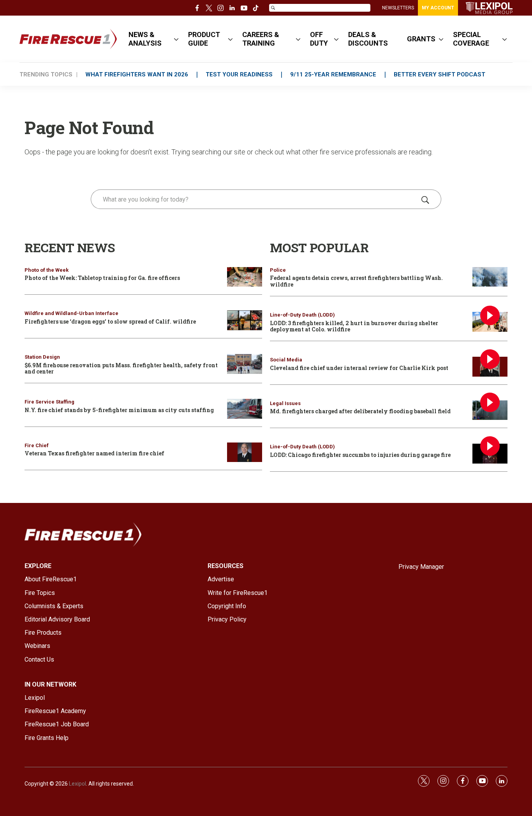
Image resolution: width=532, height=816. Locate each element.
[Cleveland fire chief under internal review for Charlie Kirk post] (489, 367)
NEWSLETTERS (398, 8)
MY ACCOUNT (438, 8)
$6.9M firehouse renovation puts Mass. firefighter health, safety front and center (121, 368)
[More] (176, 39)
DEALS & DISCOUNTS (368, 38)
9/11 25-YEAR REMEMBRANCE (333, 74)
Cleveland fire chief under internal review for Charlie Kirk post (359, 368)
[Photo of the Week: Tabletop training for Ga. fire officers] (244, 277)
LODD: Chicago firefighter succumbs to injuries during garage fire (360, 454)
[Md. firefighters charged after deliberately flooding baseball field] (489, 410)
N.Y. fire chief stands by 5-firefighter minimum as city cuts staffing (119, 410)
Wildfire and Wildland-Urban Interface (71, 313)
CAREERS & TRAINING (260, 38)
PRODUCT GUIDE (204, 38)
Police (278, 270)
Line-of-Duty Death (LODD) (302, 315)
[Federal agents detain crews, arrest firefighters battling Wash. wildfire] (489, 277)
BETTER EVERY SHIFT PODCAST (439, 74)
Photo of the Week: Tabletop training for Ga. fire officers (102, 277)
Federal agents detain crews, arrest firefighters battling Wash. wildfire (356, 281)
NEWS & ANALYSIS (145, 38)
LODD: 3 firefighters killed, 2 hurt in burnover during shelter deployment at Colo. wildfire (354, 326)
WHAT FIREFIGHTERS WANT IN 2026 (136, 74)
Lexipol (77, 784)
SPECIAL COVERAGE (471, 38)
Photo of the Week (47, 270)
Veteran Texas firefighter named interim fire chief (94, 453)
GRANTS (421, 39)
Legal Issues (285, 403)
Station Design (42, 357)
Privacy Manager (421, 566)
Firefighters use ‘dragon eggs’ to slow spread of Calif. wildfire (110, 321)
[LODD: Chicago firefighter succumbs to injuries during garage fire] (489, 454)
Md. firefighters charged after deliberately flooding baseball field (360, 411)
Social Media (286, 360)
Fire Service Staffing (49, 402)
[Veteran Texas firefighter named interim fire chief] (244, 452)
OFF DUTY (319, 38)
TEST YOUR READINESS (239, 74)
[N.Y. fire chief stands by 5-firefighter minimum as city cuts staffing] (244, 409)
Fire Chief (37, 445)
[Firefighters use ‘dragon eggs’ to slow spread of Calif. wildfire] (244, 320)
